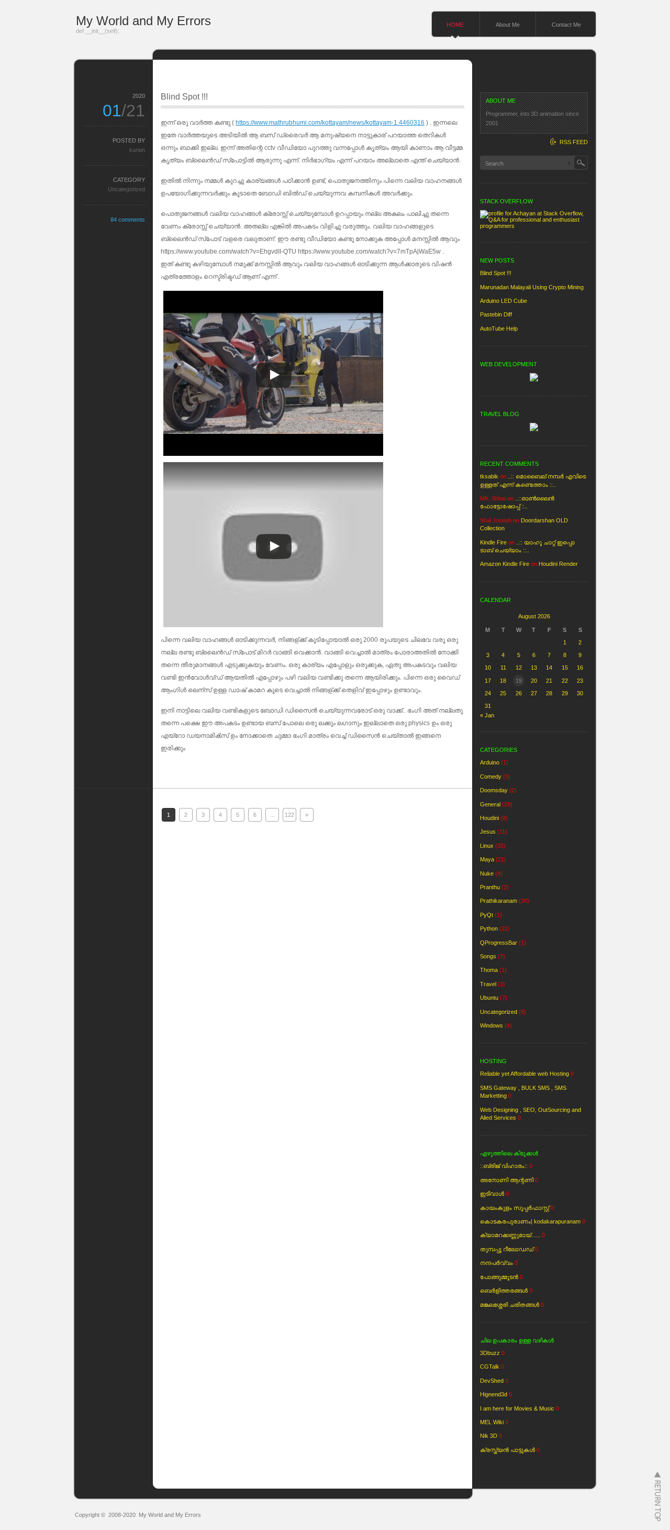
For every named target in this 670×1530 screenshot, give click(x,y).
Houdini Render (558, 564)
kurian (137, 150)
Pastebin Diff (496, 314)
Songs (488, 956)
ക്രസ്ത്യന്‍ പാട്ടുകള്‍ (507, 1450)
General (490, 804)
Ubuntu (489, 997)
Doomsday (494, 790)
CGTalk (489, 1366)
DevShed (492, 1381)
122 (289, 815)
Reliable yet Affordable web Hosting (524, 1073)
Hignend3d (493, 1394)
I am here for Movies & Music (517, 1408)
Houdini (489, 818)
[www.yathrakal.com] (534, 429)
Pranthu (490, 887)
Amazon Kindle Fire (504, 564)
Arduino (489, 762)
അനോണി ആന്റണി (506, 1180)
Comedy (490, 776)
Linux (487, 846)
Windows (491, 1025)
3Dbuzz (490, 1353)
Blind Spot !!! (184, 96)
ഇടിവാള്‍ (492, 1193)
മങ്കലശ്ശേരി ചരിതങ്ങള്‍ (509, 1305)
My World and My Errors (143, 21)
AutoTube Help (499, 328)
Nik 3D (488, 1436)
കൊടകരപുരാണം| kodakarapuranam (530, 1221)
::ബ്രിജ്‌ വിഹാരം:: (504, 1166)
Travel (488, 984)
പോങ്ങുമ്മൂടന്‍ (499, 1277)
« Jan (487, 715)
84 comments (127, 219)
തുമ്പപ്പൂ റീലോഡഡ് (506, 1249)
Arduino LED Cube (503, 301)
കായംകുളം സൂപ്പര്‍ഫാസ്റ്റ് (514, 1208)
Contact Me (566, 24)
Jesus (488, 831)
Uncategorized (126, 189)
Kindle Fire (493, 542)
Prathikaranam (498, 901)
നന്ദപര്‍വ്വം (496, 1263)
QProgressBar (498, 942)
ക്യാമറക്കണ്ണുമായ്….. (510, 1235)
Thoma (489, 970)
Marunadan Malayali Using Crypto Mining (532, 287)
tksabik (489, 476)
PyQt (486, 915)
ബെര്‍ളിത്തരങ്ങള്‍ (504, 1290)
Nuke (487, 873)
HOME (455, 24)
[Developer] (534, 379)
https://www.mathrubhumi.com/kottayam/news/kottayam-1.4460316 (330, 122)
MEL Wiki (492, 1422)
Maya (487, 859)
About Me (508, 24)
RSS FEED (574, 142)
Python (489, 928)
